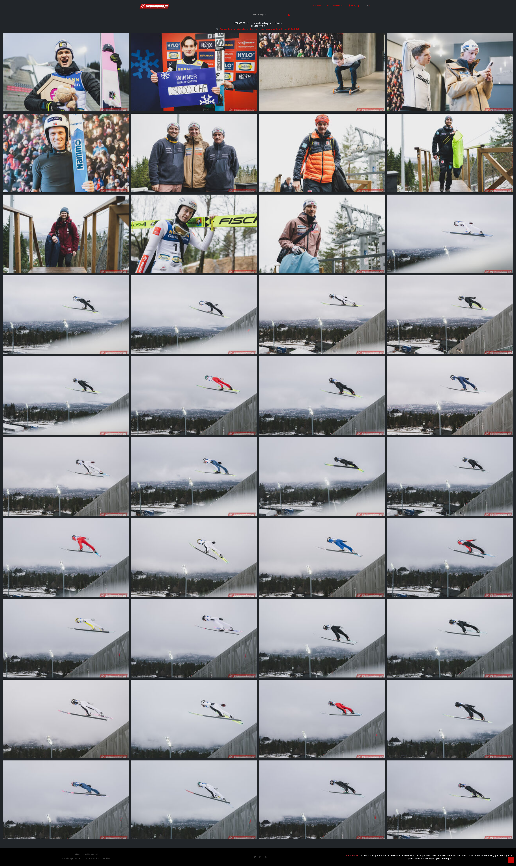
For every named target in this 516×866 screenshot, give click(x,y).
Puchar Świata (227, 29)
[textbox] (251, 15)
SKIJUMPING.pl (335, 5)
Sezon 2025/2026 (290, 29)
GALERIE (317, 5)
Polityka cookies (101, 858)
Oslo (278, 29)
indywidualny (268, 29)
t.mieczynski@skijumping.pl (437, 858)
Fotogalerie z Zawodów (247, 29)
